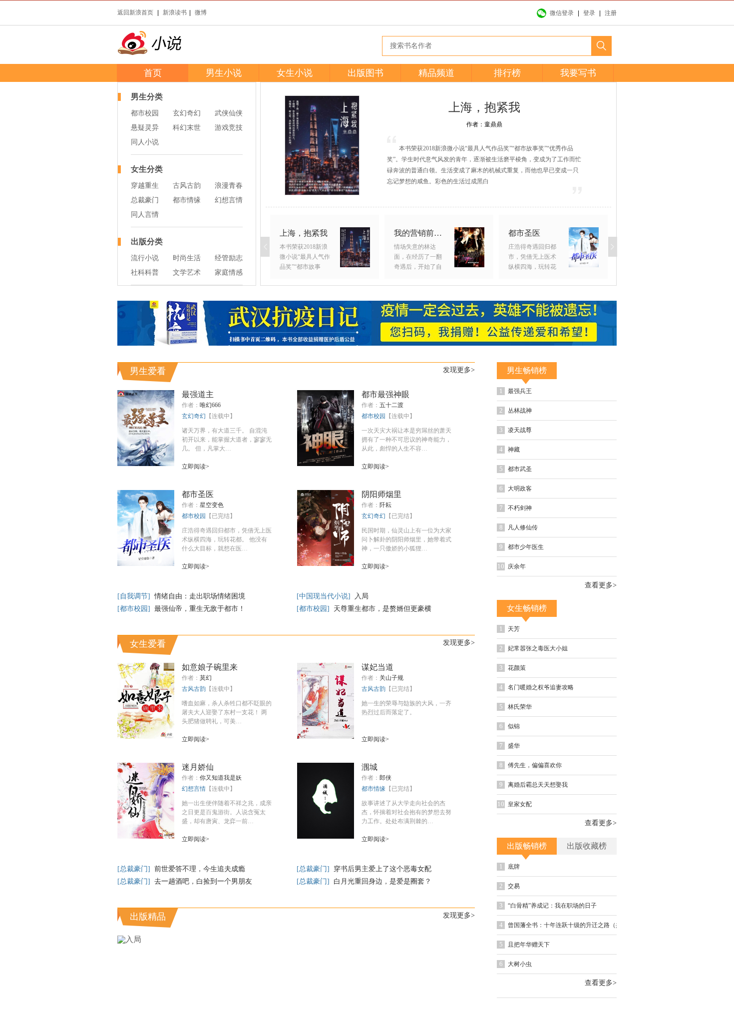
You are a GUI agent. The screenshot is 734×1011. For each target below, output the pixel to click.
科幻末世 (187, 127)
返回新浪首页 (135, 12)
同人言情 (145, 214)
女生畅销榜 (527, 608)
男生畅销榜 (527, 370)
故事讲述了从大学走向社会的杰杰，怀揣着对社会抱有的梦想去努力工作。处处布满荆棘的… (406, 812)
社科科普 (145, 272)
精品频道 (436, 73)
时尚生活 (187, 258)
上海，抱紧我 (484, 107)
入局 (361, 596)
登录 (589, 12)
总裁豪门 (145, 200)
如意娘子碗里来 (210, 667)
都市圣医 (198, 494)
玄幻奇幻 (187, 113)
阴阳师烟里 (381, 494)
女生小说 (295, 73)
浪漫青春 (229, 185)
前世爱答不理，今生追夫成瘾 (199, 869)
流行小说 (145, 258)
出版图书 (365, 73)
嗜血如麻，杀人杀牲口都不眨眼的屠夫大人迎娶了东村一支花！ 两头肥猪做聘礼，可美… (227, 712)
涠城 (369, 767)
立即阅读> (195, 466)
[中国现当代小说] (325, 596)
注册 (611, 12)
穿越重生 (145, 185)
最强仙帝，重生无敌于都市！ (199, 608)
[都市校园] (134, 608)
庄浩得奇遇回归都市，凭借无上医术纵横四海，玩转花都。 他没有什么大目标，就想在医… (227, 539)
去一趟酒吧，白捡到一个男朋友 (203, 881)
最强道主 (198, 394)
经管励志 (229, 258)
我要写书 (578, 73)
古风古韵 (187, 185)
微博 (201, 12)
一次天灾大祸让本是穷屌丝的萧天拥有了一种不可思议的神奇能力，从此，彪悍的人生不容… (406, 439)
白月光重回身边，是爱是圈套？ (382, 881)
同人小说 (145, 142)
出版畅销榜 (527, 846)
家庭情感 (229, 272)
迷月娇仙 (198, 767)
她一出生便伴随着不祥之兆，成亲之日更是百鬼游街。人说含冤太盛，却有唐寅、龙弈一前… (227, 812)
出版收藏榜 (587, 846)
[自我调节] (134, 596)
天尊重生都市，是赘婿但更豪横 (382, 608)
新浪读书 (175, 12)
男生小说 (224, 73)
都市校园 (145, 113)
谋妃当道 (377, 667)
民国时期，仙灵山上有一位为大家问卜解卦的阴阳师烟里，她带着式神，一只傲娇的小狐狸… (406, 539)
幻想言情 (229, 200)
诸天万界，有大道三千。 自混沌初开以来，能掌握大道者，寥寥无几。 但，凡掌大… (227, 439)
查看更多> (601, 585)
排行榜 (507, 73)
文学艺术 (187, 272)
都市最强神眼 (385, 394)
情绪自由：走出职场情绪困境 (199, 596)
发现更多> (459, 370)
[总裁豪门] (134, 869)
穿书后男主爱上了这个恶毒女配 (382, 869)
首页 (153, 73)
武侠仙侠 (229, 113)
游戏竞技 (229, 127)
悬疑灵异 (145, 127)
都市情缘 (187, 200)
